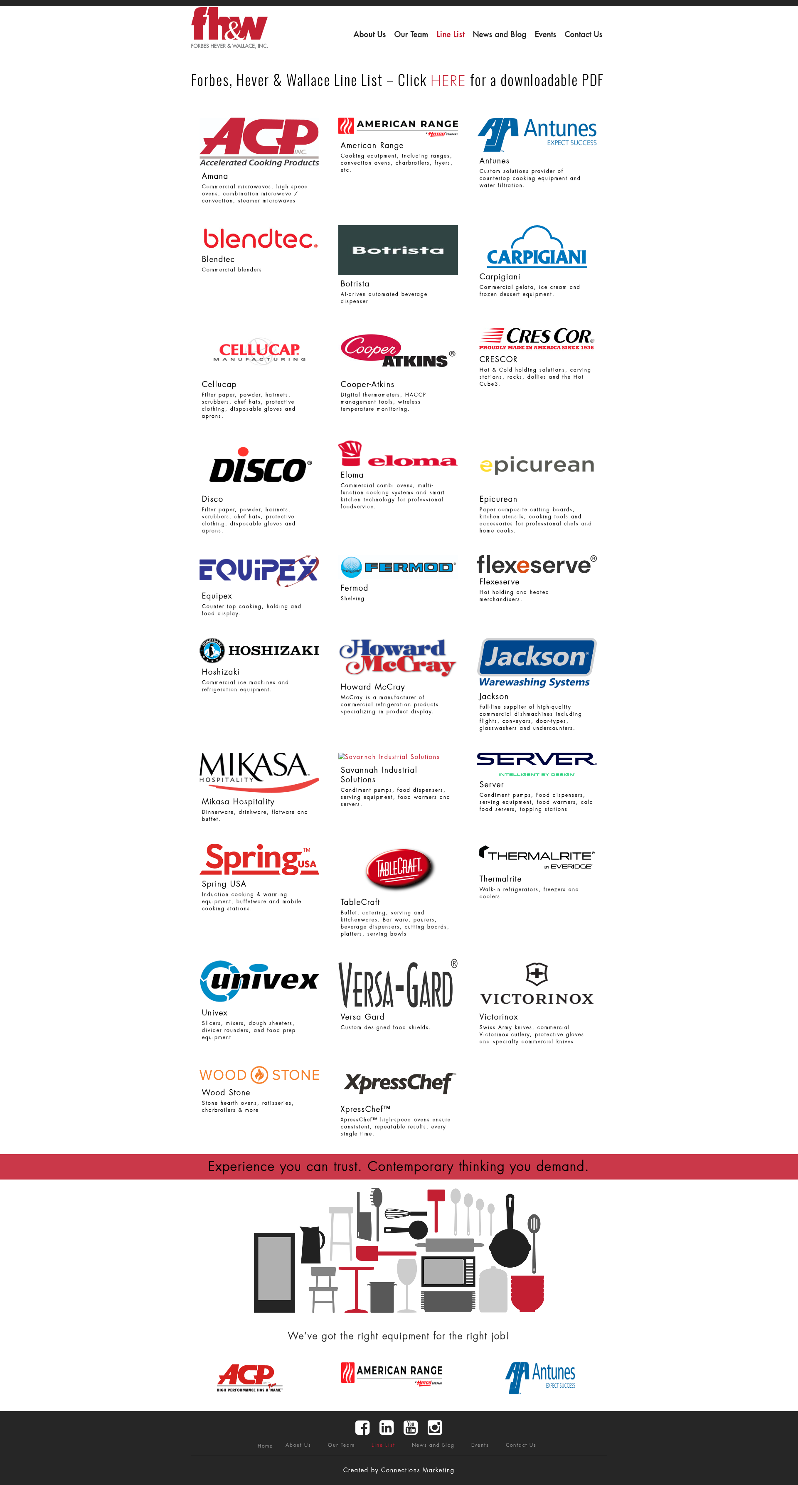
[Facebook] (362, 1427)
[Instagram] (435, 1427)
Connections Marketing (418, 1470)
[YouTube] (411, 1427)
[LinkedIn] (386, 1427)
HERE (448, 81)
